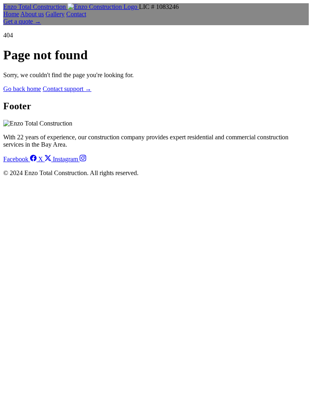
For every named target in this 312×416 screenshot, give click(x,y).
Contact (76, 14)
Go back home (22, 88)
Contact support (67, 88)
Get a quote (22, 21)
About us (32, 14)
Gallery (55, 14)
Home (11, 14)
